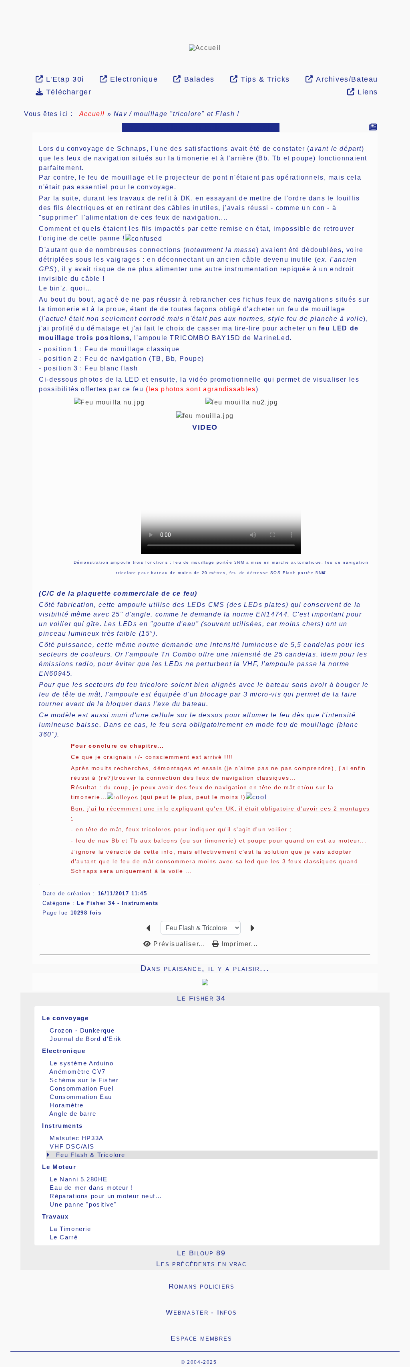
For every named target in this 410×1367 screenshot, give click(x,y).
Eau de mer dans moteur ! (91, 1187)
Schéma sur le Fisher (84, 1080)
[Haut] (4, 111)
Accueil (92, 113)
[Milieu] (4, 121)
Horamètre (66, 1105)
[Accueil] (205, 47)
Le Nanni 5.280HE (79, 1179)
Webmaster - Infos (267, 1312)
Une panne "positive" (83, 1204)
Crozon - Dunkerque (82, 1030)
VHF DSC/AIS (72, 1146)
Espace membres (270, 1338)
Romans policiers (269, 1286)
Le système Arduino (81, 1063)
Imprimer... (238, 944)
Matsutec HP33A (76, 1138)
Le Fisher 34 (275, 998)
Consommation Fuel (81, 1088)
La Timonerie (70, 1228)
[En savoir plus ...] (245, 1362)
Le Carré (64, 1237)
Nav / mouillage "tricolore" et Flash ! (200, 127)
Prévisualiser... (179, 944)
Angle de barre (72, 1113)
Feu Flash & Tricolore (90, 1154)
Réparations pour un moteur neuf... (106, 1196)
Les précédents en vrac (265, 1264)
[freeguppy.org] (160, 1362)
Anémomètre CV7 (77, 1071)
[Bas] (4, 131)
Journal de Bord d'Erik (85, 1038)
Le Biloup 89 (275, 1253)
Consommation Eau (81, 1096)
